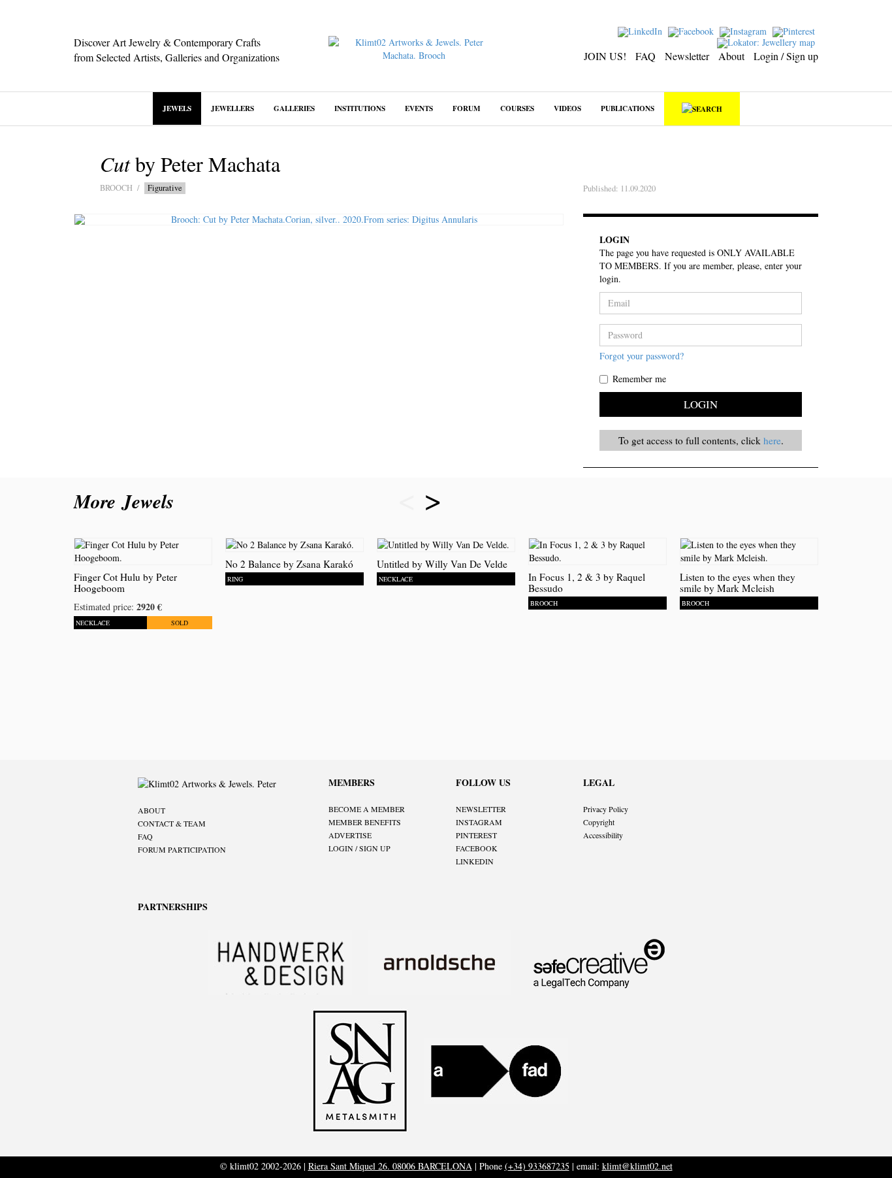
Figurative (165, 187)
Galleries (294, 108)
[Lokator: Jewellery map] (767, 41)
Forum (467, 108)
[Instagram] (745, 30)
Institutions (359, 108)
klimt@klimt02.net (637, 1166)
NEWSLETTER (481, 809)
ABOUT (151, 810)
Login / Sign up (786, 56)
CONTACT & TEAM (172, 823)
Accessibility (603, 835)
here (772, 440)
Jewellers (232, 108)
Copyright (598, 822)
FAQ (645, 56)
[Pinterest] (795, 30)
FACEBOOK (477, 848)
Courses (517, 108)
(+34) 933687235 (537, 1166)
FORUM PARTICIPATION (182, 849)
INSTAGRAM (479, 822)
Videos (567, 108)
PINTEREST (476, 835)
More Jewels (127, 501)
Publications (627, 108)
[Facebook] (692, 30)
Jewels (177, 108)
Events (419, 108)
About (731, 56)
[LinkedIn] (641, 30)
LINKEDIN (475, 861)
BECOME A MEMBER (366, 809)
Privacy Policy (605, 809)
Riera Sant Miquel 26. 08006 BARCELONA (390, 1166)
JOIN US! (605, 56)
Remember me (639, 378)
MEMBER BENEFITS (364, 822)
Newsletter (687, 56)
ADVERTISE (350, 835)
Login (701, 404)
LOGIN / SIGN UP (359, 848)
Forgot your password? (641, 356)
